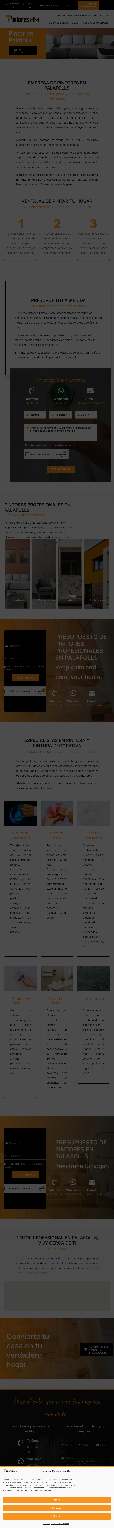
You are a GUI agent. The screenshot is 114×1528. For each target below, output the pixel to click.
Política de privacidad (60, 1524)
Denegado (57, 1508)
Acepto (57, 1499)
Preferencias (57, 1516)
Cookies (46, 1524)
